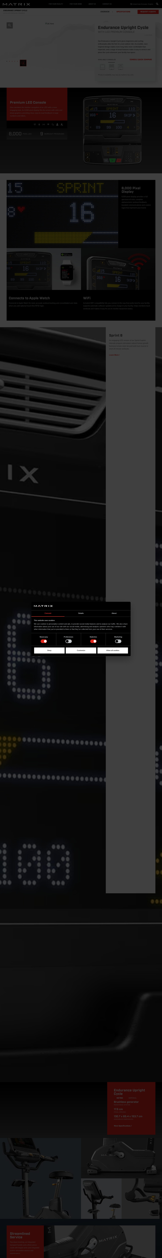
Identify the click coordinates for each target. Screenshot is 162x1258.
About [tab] (114, 613)
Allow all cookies (112, 650)
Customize (81, 650)
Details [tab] (81, 613)
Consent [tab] (48, 613)
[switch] (68, 641)
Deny (49, 650)
